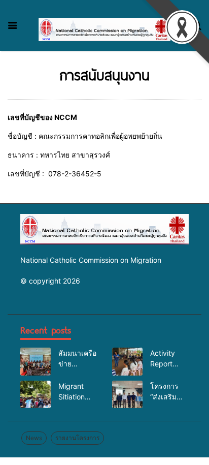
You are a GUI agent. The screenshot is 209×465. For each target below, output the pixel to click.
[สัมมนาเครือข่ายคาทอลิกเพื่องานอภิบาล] (35, 361)
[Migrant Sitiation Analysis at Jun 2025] (35, 394)
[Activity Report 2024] (127, 361)
